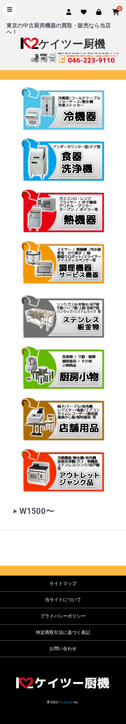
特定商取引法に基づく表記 (63, 632)
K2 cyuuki (65, 702)
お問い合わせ (63, 648)
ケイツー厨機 (71, 44)
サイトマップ (63, 583)
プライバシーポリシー (63, 616)
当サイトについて (63, 599)
